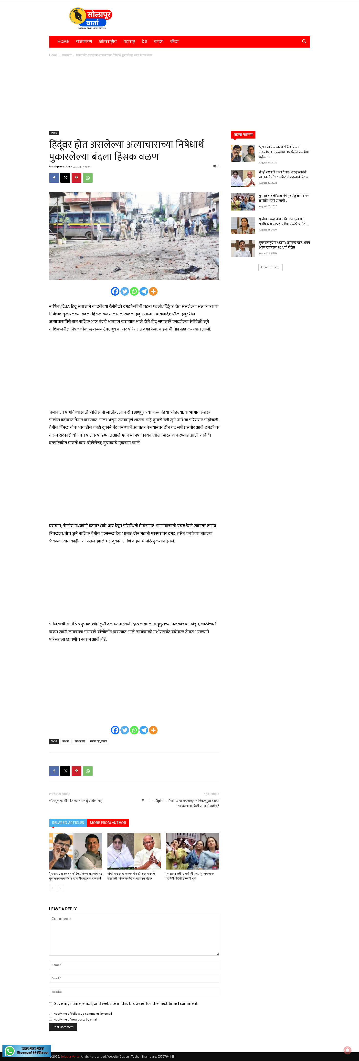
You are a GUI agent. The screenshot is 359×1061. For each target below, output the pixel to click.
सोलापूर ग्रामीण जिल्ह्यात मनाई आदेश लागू (76, 801)
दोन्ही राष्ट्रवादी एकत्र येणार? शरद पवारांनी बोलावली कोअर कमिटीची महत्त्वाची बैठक (283, 175)
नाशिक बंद (80, 741)
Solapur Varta (70, 1056)
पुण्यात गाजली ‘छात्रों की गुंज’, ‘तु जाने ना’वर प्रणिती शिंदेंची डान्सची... (284, 198)
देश (144, 41)
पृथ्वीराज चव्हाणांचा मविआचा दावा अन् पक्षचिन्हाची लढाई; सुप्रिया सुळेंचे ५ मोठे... (283, 221)
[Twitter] (124, 291)
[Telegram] (143, 291)
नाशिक (66, 741)
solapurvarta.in (61, 166)
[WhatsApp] (88, 178)
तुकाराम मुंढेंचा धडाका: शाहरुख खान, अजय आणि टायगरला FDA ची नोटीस (284, 245)
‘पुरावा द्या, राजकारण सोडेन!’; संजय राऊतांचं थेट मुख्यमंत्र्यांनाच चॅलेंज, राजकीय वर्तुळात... (284, 152)
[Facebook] (54, 178)
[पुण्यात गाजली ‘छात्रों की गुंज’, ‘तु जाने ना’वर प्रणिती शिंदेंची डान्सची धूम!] (192, 851)
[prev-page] (52, 888)
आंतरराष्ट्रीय (108, 41)
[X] (65, 178)
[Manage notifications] (347, 1050)
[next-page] (60, 888)
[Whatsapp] (134, 291)
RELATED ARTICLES (68, 823)
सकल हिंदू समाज (98, 741)
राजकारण (84, 41)
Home (63, 41)
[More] (153, 291)
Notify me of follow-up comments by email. (83, 1013)
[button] (304, 42)
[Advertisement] (179, 94)
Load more (268, 267)
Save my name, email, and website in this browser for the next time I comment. (126, 1003)
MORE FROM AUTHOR (108, 823)
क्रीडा (174, 41)
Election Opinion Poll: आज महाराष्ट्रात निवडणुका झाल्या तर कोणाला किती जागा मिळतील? (180, 803)
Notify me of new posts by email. (76, 1019)
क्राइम (158, 41)
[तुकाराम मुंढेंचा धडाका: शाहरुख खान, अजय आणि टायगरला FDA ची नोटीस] (243, 248)
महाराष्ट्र (129, 41)
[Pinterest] (76, 178)
